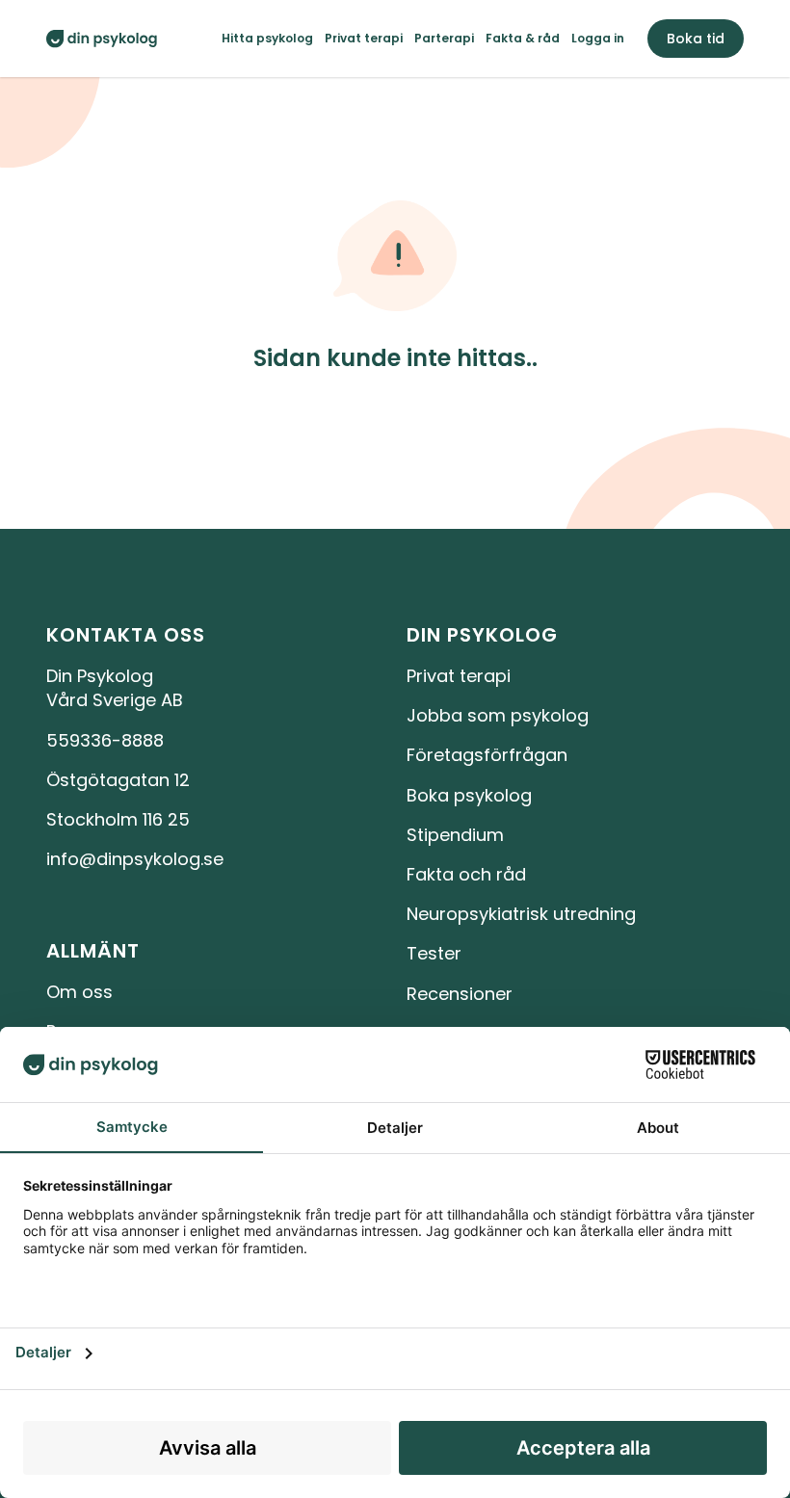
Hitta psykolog (267, 38)
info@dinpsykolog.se (135, 859)
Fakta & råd (523, 38)
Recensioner (460, 994)
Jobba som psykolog (498, 715)
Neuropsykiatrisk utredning (521, 914)
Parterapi (444, 38)
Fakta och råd (466, 874)
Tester (434, 953)
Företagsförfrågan (487, 755)
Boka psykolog (469, 795)
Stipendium (455, 835)
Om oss (79, 992)
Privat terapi (364, 38)
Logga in (597, 38)
